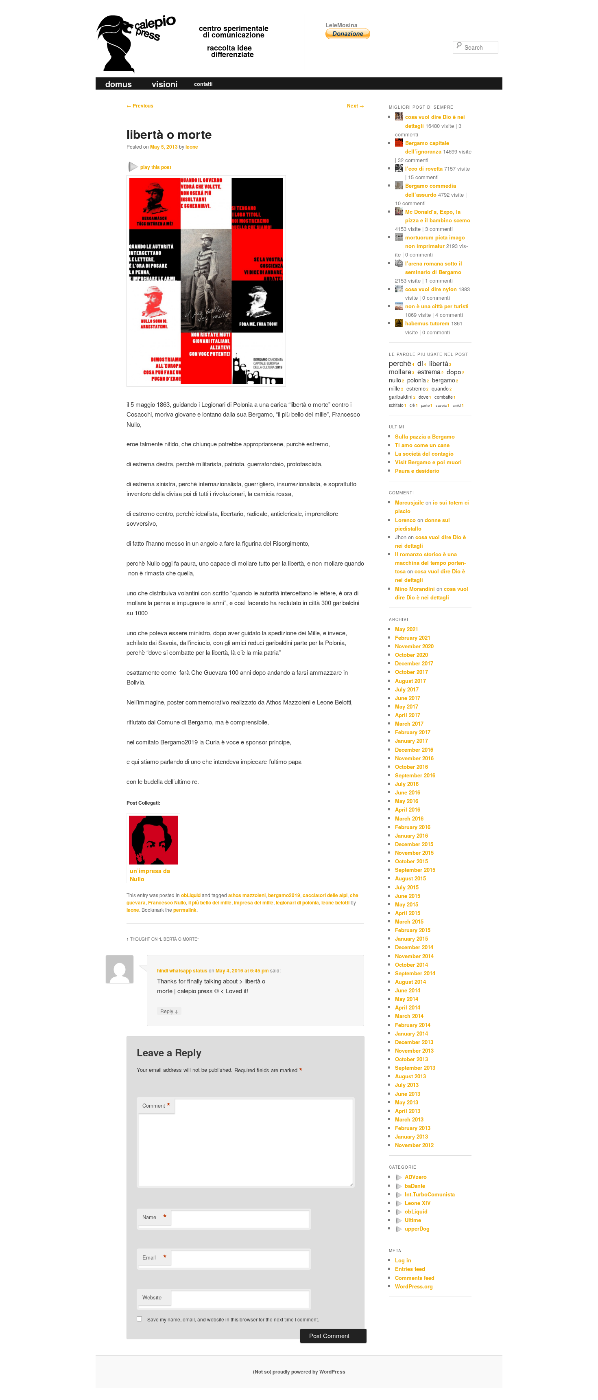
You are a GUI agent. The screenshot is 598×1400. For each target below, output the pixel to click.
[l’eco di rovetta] (399, 169)
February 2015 (412, 930)
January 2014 (411, 1033)
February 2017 (412, 732)
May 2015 (406, 904)
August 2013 (410, 1076)
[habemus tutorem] (399, 324)
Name (154, 1217)
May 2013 (406, 1102)
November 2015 (414, 852)
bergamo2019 (284, 895)
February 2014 (412, 1025)
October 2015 (411, 861)
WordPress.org (414, 1286)
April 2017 (407, 715)
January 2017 (411, 740)
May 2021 (406, 629)
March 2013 (409, 1119)
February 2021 (412, 637)
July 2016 (407, 784)
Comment (156, 1105)
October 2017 (411, 672)
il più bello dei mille (209, 902)
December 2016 (414, 749)
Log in (403, 1260)
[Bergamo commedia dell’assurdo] (399, 186)
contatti (203, 84)
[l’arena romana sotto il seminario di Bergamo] (399, 264)
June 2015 (407, 896)
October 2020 (411, 654)
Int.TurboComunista (430, 1194)
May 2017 (406, 706)
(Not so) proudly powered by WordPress (299, 1371)
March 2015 (409, 921)
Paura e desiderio (417, 470)
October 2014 (411, 964)
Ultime (413, 1220)
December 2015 (414, 844)
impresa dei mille (253, 902)
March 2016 (409, 818)
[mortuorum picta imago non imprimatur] (399, 238)
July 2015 (407, 887)
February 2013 (412, 1128)
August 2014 (410, 981)
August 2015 (410, 878)
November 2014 (414, 956)
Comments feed (414, 1278)
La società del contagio (424, 453)
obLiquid (191, 895)
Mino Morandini (415, 588)
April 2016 (407, 809)
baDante (415, 1185)
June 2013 (407, 1093)
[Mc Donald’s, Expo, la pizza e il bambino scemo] (399, 212)
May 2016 (406, 801)
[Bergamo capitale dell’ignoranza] (399, 143)
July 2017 (407, 689)
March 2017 (409, 723)
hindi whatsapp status (182, 970)
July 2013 (407, 1084)
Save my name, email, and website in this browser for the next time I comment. (233, 1319)
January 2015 (411, 938)
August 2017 (410, 681)
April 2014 (407, 1007)
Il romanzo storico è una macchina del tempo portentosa (430, 562)
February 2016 (412, 827)
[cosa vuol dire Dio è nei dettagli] (399, 117)
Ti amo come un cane (422, 445)
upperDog (417, 1228)
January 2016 (411, 835)
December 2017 (414, 663)
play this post (155, 167)
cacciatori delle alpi (325, 895)
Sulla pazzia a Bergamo (425, 436)
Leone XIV (418, 1203)
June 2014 (407, 990)
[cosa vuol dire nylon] (399, 290)
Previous (140, 105)
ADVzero (416, 1177)
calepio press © (135, 27)
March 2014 (409, 1016)
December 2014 (414, 947)
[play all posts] (399, 1177)
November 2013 (414, 1050)
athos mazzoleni (247, 895)
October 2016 (411, 766)
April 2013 (407, 1111)
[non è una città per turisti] (399, 307)
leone (192, 146)
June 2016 (407, 792)
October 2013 (411, 1059)
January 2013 (411, 1136)
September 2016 (415, 775)
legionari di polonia (297, 902)
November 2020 (414, 646)
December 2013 (414, 1042)
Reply (169, 1010)
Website (152, 1297)
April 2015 (407, 913)
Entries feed (410, 1269)
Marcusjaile (409, 502)
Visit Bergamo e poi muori (428, 462)
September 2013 (415, 1067)
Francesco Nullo (167, 902)
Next (355, 105)
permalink (184, 909)
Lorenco (405, 520)
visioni (165, 84)
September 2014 (415, 973)
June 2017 (407, 698)
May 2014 (406, 999)
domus (118, 84)
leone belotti (335, 902)
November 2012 (414, 1145)
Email (154, 1257)
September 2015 (415, 869)
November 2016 (414, 758)
